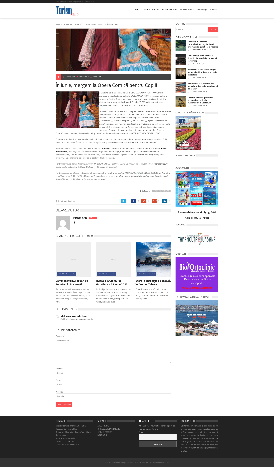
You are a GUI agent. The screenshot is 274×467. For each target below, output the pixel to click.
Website (59, 391)
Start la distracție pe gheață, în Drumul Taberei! (153, 282)
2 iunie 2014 (70, 76)
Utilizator (60, 368)
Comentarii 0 (84, 76)
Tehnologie (202, 9)
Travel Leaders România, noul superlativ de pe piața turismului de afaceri (203, 86)
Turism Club (96, 76)
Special (213, 9)
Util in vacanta (187, 9)
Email (141, 431)
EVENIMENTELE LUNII (71, 24)
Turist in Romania (150, 9)
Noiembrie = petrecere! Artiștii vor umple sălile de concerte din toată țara (202, 72)
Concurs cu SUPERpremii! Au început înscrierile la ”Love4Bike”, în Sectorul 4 (200, 100)
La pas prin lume (170, 9)
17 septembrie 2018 (199, 105)
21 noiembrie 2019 (198, 77)
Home (58, 24)
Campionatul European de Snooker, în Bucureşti (72, 282)
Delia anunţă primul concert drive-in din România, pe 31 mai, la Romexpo (202, 58)
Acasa (137, 9)
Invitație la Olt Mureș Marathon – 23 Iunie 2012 (111, 282)
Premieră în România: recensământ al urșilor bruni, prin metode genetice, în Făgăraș (203, 44)
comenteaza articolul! (84, 319)
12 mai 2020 (195, 63)
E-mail (59, 380)
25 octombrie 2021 (198, 49)
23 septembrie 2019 (199, 91)
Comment (60, 336)
